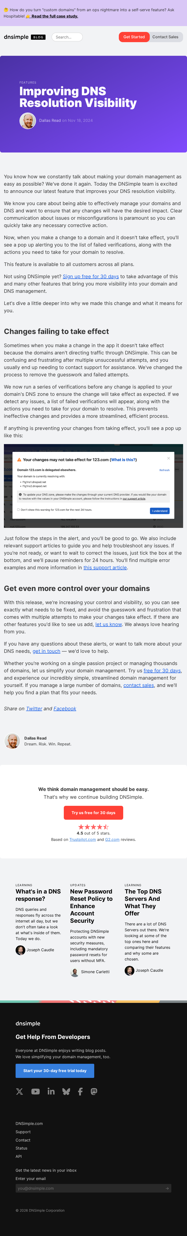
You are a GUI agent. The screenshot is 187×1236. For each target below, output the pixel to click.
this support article (105, 567)
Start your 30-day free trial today (54, 1070)
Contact (23, 1140)
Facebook (65, 709)
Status (21, 1148)
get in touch (46, 651)
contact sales (138, 685)
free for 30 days (162, 671)
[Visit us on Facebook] (80, 1092)
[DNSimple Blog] (27, 37)
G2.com (112, 839)
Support (23, 1131)
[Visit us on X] (19, 1092)
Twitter (34, 709)
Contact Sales (165, 36)
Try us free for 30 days (93, 812)
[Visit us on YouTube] (35, 1092)
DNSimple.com (29, 1123)
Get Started (134, 36)
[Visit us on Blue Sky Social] (66, 1092)
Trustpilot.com (82, 839)
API (19, 1156)
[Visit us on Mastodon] (94, 1092)
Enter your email (31, 1178)
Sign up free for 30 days (91, 276)
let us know (108, 624)
